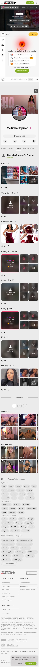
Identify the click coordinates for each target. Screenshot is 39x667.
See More (19, 397)
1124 (5, 188)
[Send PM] (34, 141)
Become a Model (25, 582)
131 (5, 246)
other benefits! (25, 67)
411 (5, 390)
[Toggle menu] (2, 2)
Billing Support (6, 613)
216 (5, 361)
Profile (3, 148)
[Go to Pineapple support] (3, 645)
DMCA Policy (5, 589)
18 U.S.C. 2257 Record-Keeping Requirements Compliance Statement (18, 652)
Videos (24, 7)
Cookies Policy (6, 593)
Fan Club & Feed (28, 148)
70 (5, 304)
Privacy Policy (6, 582)
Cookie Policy (24, 659)
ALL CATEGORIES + (9, 564)
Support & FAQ (6, 609)
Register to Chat (22, 70)
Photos (33, 7)
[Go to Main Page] (12, 3)
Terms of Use (6, 586)
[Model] (36, 91)
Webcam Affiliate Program (27, 589)
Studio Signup (24, 586)
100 (5, 217)
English (30, 573)
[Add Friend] (24, 141)
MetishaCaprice (7, 479)
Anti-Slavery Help (7, 600)
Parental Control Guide (8, 596)
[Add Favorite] (3, 34)
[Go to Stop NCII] (13, 645)
